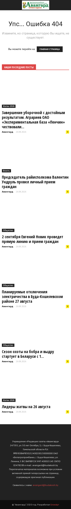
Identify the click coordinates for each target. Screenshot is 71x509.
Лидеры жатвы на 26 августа (26, 406)
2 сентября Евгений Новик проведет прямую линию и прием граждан (32, 239)
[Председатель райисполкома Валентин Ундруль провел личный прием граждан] (35, 155)
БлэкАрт (55, 504)
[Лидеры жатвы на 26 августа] (35, 385)
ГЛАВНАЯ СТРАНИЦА (50, 49)
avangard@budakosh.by (45, 485)
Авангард (7, 131)
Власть (6, 170)
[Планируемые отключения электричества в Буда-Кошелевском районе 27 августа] (35, 270)
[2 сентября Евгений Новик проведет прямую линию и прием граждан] (35, 215)
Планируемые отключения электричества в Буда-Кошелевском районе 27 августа (32, 296)
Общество (8, 230)
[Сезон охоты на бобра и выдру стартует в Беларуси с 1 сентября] (35, 330)
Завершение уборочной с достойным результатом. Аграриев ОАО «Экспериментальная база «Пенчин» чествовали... (33, 119)
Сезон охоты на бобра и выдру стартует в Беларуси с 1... (28, 354)
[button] (65, 5)
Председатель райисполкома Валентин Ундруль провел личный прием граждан (35, 181)
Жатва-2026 (8, 106)
